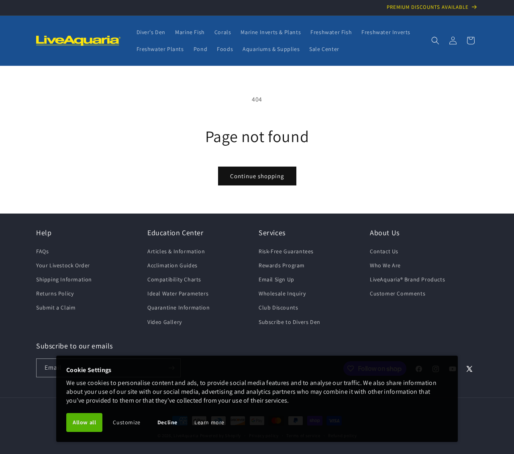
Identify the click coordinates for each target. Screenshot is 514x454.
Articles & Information (176, 251)
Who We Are (385, 265)
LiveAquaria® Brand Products (407, 279)
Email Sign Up (276, 279)
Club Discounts (278, 307)
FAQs (42, 251)
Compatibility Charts (174, 279)
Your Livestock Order (63, 265)
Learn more (209, 422)
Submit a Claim (55, 307)
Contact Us (384, 251)
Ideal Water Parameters (177, 293)
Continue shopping (257, 176)
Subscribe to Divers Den (289, 322)
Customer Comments (397, 293)
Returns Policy (54, 293)
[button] (435, 40)
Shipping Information (64, 279)
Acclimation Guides (172, 265)
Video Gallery (164, 322)
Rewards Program (282, 265)
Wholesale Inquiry (282, 293)
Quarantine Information (178, 307)
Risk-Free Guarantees (286, 251)
